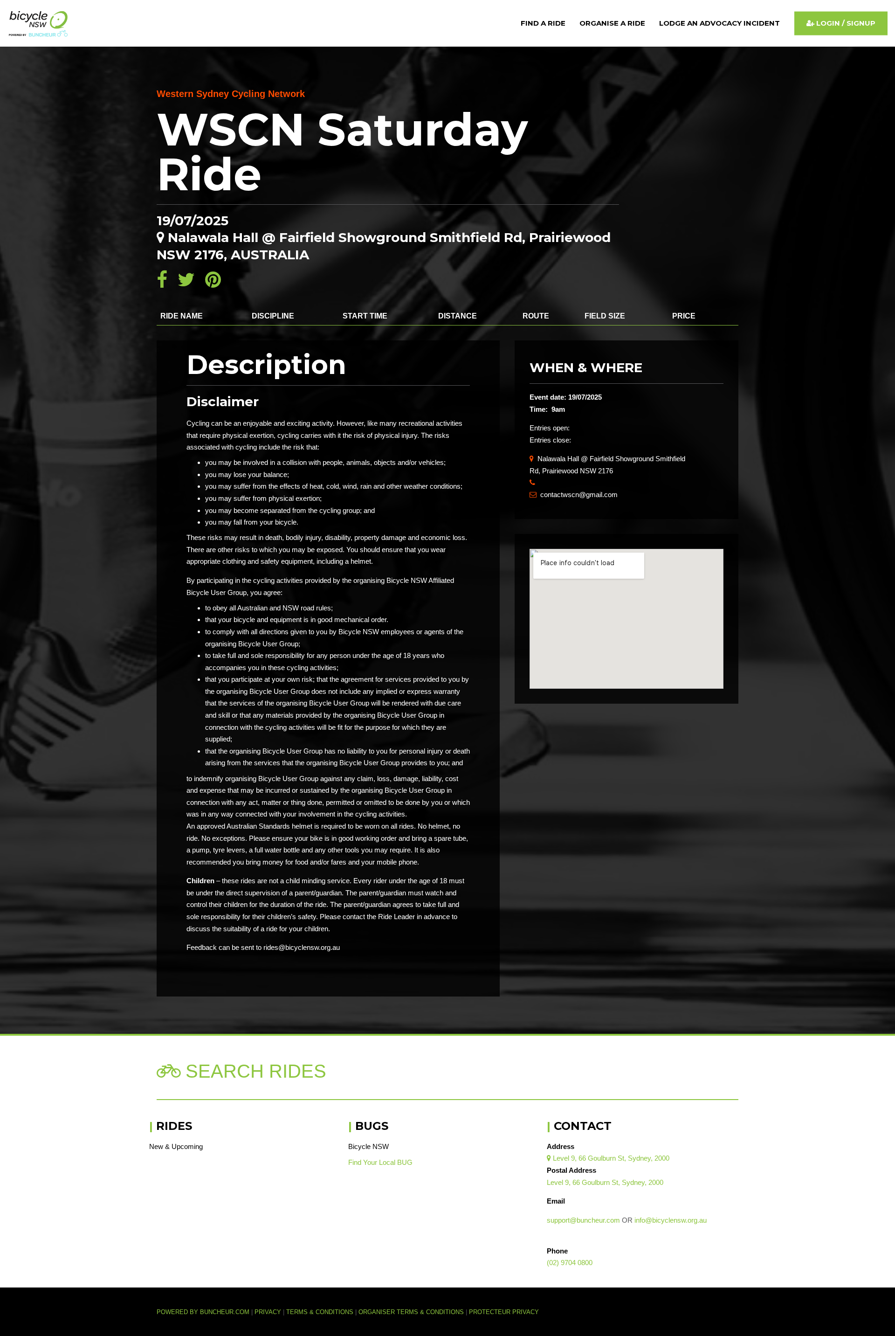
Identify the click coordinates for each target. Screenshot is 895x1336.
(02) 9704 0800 (569, 1263)
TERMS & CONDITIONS (320, 1312)
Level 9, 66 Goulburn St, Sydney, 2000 (608, 1158)
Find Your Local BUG (380, 1162)
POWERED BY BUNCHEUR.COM (206, 1312)
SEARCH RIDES (253, 1071)
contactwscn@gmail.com (574, 494)
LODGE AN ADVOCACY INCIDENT (719, 23)
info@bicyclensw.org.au (670, 1220)
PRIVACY (268, 1312)
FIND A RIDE (543, 23)
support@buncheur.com (583, 1220)
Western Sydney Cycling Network (231, 94)
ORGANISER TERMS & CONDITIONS (411, 1312)
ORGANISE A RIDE (612, 23)
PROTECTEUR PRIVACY (504, 1312)
